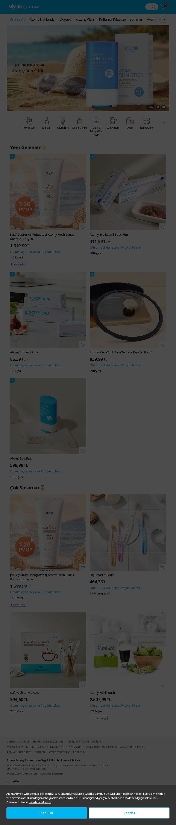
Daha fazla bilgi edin (40, 802)
